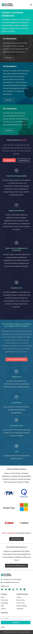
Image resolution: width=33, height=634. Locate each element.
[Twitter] (6, 589)
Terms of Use (20, 603)
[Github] (17, 589)
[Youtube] (9, 589)
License (18, 597)
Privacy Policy (20, 600)
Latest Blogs (4, 603)
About (2, 597)
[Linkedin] (20, 589)
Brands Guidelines (21, 606)
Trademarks (19, 608)
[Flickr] (24, 589)
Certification (4, 600)
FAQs (2, 606)
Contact (3, 608)
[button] (31, 4)
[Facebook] (2, 589)
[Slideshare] (13, 589)
